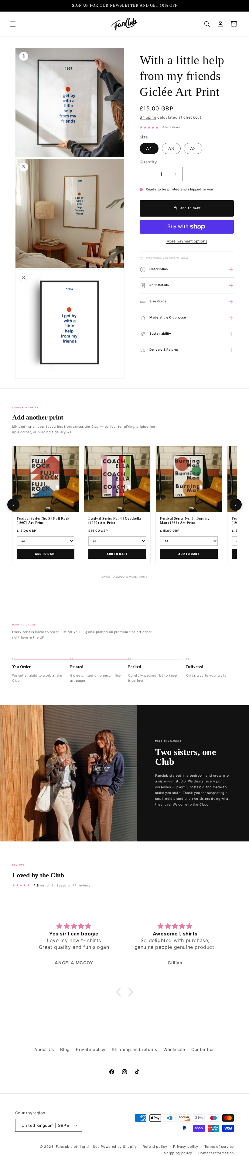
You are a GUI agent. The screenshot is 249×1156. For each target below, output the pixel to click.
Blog (65, 1049)
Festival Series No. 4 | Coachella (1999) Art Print (114, 520)
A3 (171, 148)
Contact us (203, 1049)
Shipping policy (178, 1153)
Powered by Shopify (119, 1146)
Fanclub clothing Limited (78, 1146)
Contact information (216, 1153)
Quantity (148, 161)
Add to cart (45, 553)
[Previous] (13, 505)
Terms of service (219, 1146)
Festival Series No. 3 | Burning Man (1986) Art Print (185, 520)
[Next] (236, 505)
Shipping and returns (134, 1049)
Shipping (148, 117)
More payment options (186, 241)
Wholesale (174, 1049)
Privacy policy (185, 1146)
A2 (193, 148)
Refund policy (155, 1146)
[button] (12, 24)
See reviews (171, 127)
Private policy (90, 1049)
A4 (149, 148)
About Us (44, 1049)
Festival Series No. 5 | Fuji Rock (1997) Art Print (43, 520)
